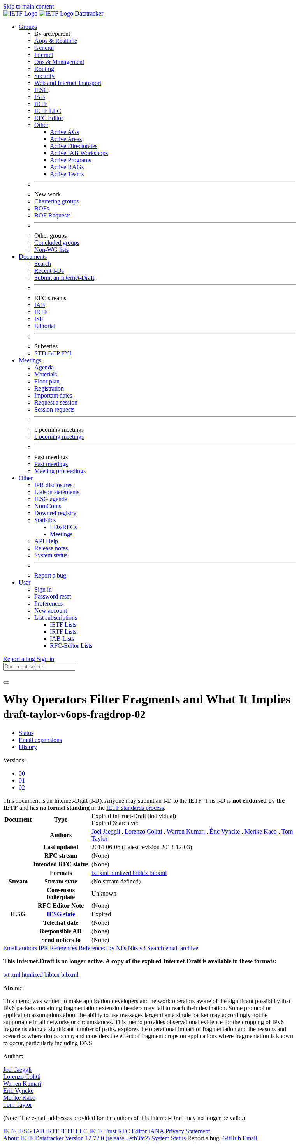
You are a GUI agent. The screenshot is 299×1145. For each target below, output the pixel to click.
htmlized (121, 872)
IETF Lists (63, 624)
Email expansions (40, 740)
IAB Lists (62, 638)
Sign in (43, 589)
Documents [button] (33, 256)
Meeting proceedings (60, 471)
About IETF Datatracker (33, 1138)
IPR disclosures (53, 485)
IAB (39, 97)
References (64, 948)
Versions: (14, 760)
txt (95, 872)
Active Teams (67, 174)
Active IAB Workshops (79, 153)
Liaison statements (56, 492)
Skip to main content (28, 6)
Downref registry (55, 513)
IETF (9, 1131)
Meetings (61, 534)
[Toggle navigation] (6, 682)
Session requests (54, 409)
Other (41, 125)
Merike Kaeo (260, 831)
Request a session (55, 402)
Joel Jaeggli (105, 831)
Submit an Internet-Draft (64, 277)
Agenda (44, 367)
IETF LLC (47, 111)
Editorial (44, 326)
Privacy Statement (187, 1131)
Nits (122, 948)
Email (250, 1138)
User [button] (24, 582)
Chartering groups (56, 201)
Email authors (21, 948)
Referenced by (97, 948)
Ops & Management (59, 61)
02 (22, 787)
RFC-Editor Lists (71, 645)
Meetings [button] (30, 360)
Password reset (52, 596)
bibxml (158, 872)
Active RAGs (67, 167)
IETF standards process (135, 807)
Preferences (48, 603)
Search (42, 263)
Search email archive (172, 948)
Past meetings (51, 464)
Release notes (51, 548)
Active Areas (66, 139)
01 (22, 780)
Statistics (45, 520)
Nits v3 (137, 948)
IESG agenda (50, 499)
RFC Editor (48, 118)
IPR (44, 948)
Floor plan (47, 381)
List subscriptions (55, 617)
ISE (39, 319)
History (28, 747)
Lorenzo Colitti (143, 831)
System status (50, 555)
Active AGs (64, 132)
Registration (49, 388)
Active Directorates (73, 146)
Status (26, 733)
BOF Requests (52, 215)
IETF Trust (102, 1131)
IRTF (40, 104)
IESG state (61, 914)
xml (104, 872)
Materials (45, 374)
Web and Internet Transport (67, 83)
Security (44, 75)
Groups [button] (28, 26)
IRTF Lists (63, 631)
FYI (66, 353)
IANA (156, 1131)
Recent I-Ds (49, 270)
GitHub (231, 1138)
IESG (41, 90)
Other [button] (26, 478)
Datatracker (88, 13)
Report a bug (50, 575)
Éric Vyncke (224, 831)
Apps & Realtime (55, 40)
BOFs (41, 208)
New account (50, 610)
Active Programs (70, 160)
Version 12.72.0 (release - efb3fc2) (108, 1138)
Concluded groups (56, 242)
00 (22, 773)
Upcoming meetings (59, 436)
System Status (168, 1138)
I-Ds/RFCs (63, 527)
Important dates (53, 395)
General (44, 47)
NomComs (47, 506)
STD (41, 353)
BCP (54, 353)
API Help (46, 541)
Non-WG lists (51, 249)
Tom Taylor (17, 1104)
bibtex (141, 872)
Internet (43, 54)
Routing (44, 68)
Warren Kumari (186, 831)
